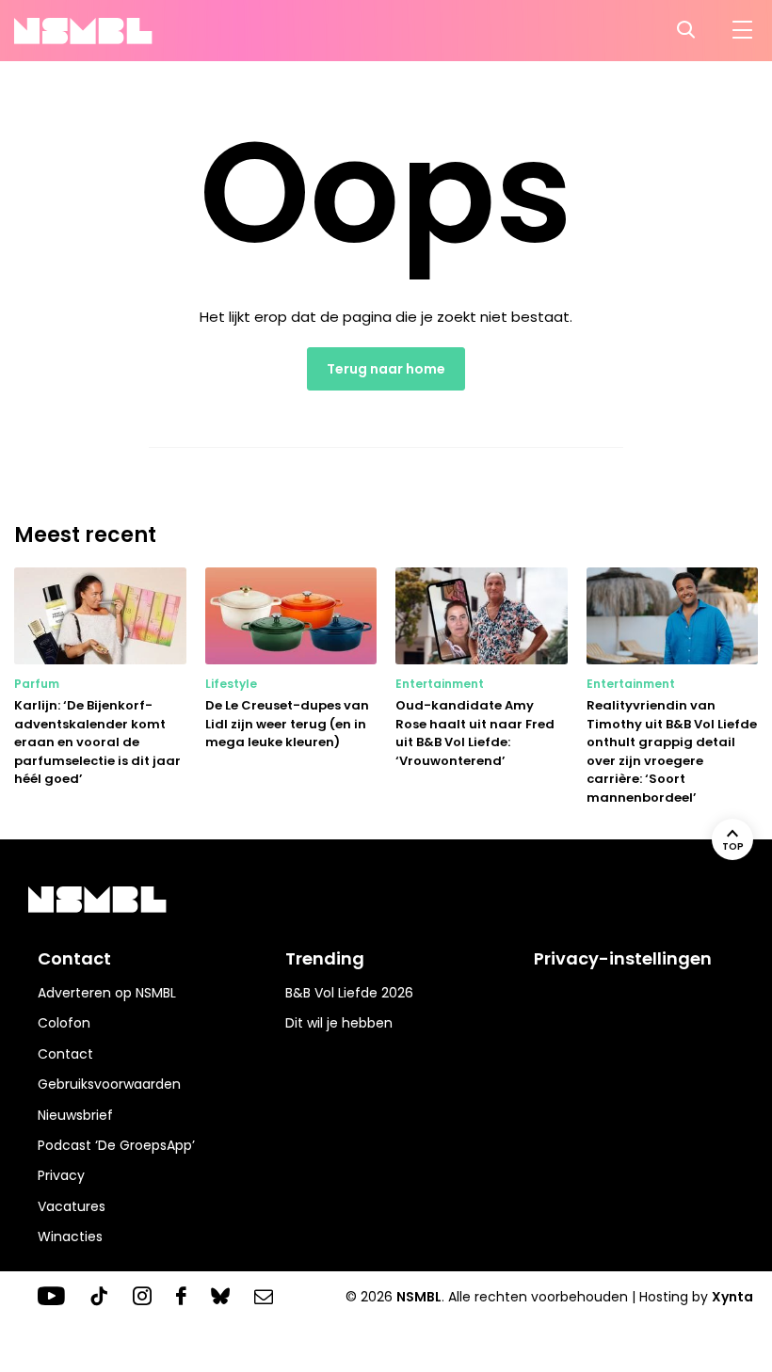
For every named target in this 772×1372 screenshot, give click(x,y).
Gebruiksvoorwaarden (109, 1084)
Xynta (732, 1296)
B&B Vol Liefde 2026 (349, 992)
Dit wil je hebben (339, 1022)
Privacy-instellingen (623, 958)
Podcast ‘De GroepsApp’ (116, 1145)
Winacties (70, 1236)
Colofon (64, 1022)
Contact (65, 1054)
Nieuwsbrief (75, 1115)
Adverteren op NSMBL (107, 992)
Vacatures (71, 1206)
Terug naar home (386, 368)
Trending (324, 958)
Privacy (61, 1175)
